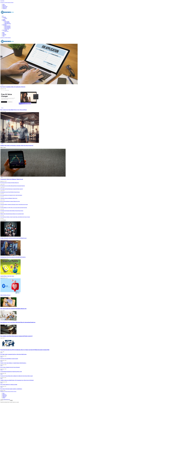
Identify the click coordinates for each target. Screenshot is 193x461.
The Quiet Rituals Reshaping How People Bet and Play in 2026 (11, 371)
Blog (3, 32)
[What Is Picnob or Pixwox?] (10, 293)
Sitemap (3, 397)
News (3, 33)
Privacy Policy (4, 6)
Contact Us (4, 8)
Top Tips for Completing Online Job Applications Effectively (12, 86)
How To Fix (6, 31)
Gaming (4, 20)
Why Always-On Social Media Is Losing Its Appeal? (9, 358)
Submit (11, 400)
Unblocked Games (7, 23)
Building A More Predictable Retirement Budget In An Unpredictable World (12, 213)
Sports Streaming (7, 28)
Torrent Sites (6, 29)
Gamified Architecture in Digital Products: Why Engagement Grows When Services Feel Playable (17, 380)
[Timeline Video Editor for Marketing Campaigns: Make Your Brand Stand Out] (19, 142)
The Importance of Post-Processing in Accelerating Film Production (13, 257)
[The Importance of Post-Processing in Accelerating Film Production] (10, 255)
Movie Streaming (7, 26)
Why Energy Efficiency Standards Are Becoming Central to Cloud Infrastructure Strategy (14, 204)
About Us (4, 5)
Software (4, 34)
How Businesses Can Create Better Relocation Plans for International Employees (12, 185)
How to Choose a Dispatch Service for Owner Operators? (10, 367)
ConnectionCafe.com (6, 399)
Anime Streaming (7, 25)
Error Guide (4, 30)
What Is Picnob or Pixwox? (5, 295)
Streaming (4, 24)
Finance (5, 18)
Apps (3, 35)
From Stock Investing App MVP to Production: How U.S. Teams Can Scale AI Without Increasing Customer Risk (24, 349)
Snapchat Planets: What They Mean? (7, 276)
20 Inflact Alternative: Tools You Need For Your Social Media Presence (13, 238)
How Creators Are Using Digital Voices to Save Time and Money (13, 109)
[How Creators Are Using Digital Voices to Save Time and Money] (19, 106)
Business (4, 17)
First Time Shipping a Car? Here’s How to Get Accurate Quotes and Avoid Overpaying (13, 207)
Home (3, 4)
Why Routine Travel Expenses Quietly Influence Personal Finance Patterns (11, 210)
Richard (1, 181)
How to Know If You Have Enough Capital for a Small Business (11, 388)
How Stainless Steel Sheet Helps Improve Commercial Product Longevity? (16, 336)
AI (2, 16)
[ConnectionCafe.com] (7, 14)
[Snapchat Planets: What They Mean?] (10, 274)
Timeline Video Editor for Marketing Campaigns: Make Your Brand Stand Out (16, 145)
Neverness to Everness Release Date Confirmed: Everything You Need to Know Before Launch (16, 375)
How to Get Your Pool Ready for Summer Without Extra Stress (10, 201)
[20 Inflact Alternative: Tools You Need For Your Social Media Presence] (10, 236)
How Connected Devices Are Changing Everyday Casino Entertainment (11, 195)
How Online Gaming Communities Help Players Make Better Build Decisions (13, 354)
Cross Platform (7, 22)
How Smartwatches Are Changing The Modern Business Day (9, 182)
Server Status (6, 21)
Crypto (3, 19)
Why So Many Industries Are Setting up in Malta (8, 384)
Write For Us (4, 7)
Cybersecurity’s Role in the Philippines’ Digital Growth (11, 179)
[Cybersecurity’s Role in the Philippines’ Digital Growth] (33, 176)
